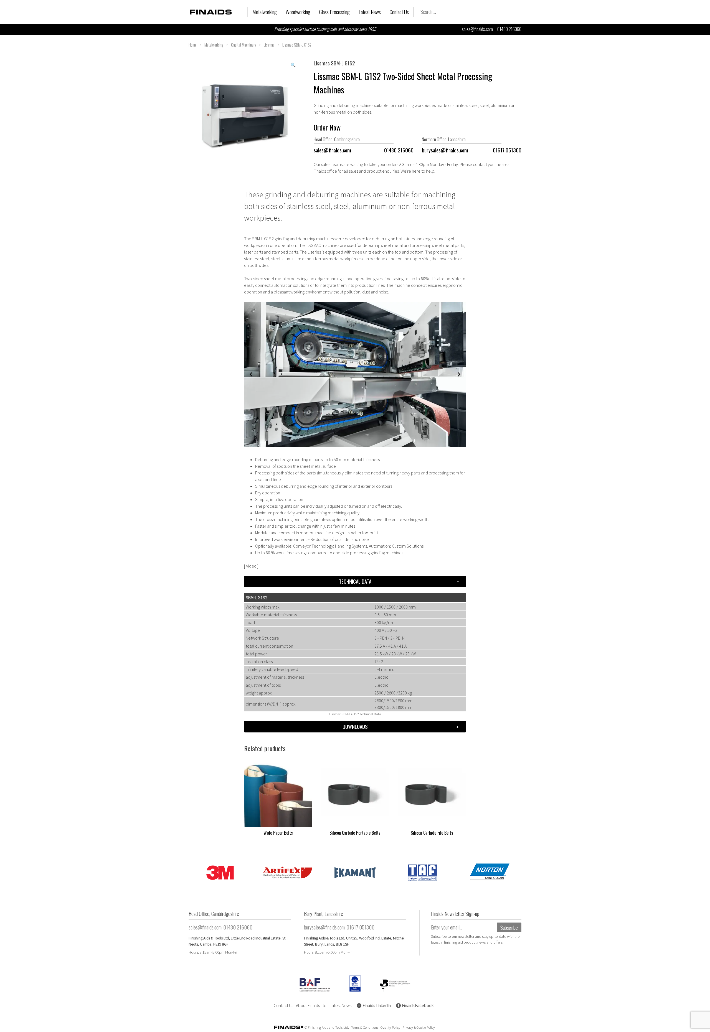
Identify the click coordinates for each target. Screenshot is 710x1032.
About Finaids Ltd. (311, 1005)
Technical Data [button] (355, 581)
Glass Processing (334, 12)
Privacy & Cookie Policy (418, 1027)
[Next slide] (459, 374)
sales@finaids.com (477, 29)
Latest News (370, 12)
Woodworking (298, 12)
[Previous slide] (251, 374)
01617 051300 (507, 150)
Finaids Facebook (417, 1005)
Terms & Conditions (364, 1027)
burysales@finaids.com (445, 150)
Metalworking (264, 12)
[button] (293, 65)
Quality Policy (390, 1027)
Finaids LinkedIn (377, 1005)
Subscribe (509, 927)
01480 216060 (509, 29)
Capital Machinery (243, 45)
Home (193, 45)
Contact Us (399, 12)
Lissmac (269, 45)
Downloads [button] (355, 726)
